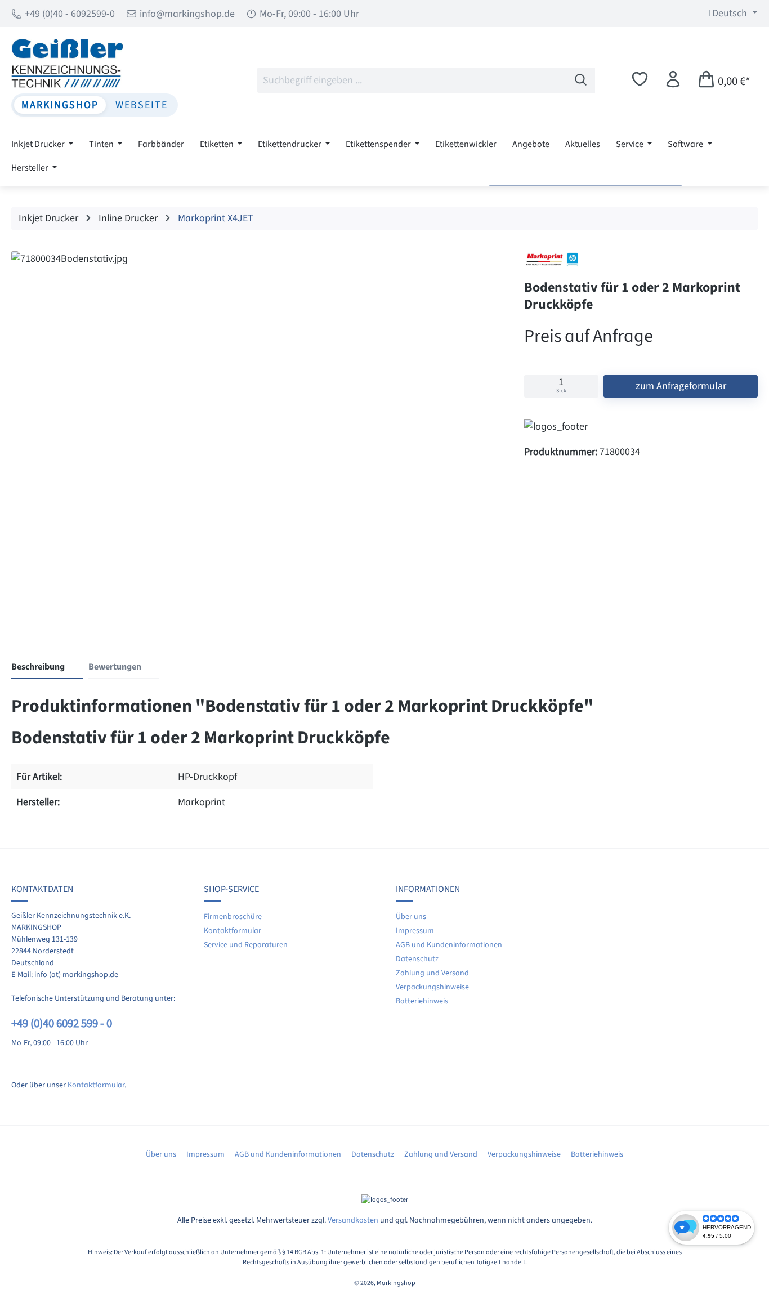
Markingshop (60, 105)
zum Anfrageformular (681, 386)
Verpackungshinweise (432, 987)
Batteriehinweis (422, 1001)
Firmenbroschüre (233, 916)
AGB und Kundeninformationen (449, 945)
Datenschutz (417, 959)
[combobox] (412, 80)
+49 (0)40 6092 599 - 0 (61, 1023)
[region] (256, 437)
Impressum (415, 930)
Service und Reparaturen (246, 945)
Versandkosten (353, 1220)
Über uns (411, 916)
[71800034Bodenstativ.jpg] (256, 434)
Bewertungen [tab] (114, 667)
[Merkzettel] (639, 80)
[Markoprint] (552, 259)
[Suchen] (581, 80)
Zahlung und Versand (432, 973)
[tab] (47, 667)
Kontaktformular (96, 1085)
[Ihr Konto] (673, 80)
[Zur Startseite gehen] (94, 63)
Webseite (141, 105)
